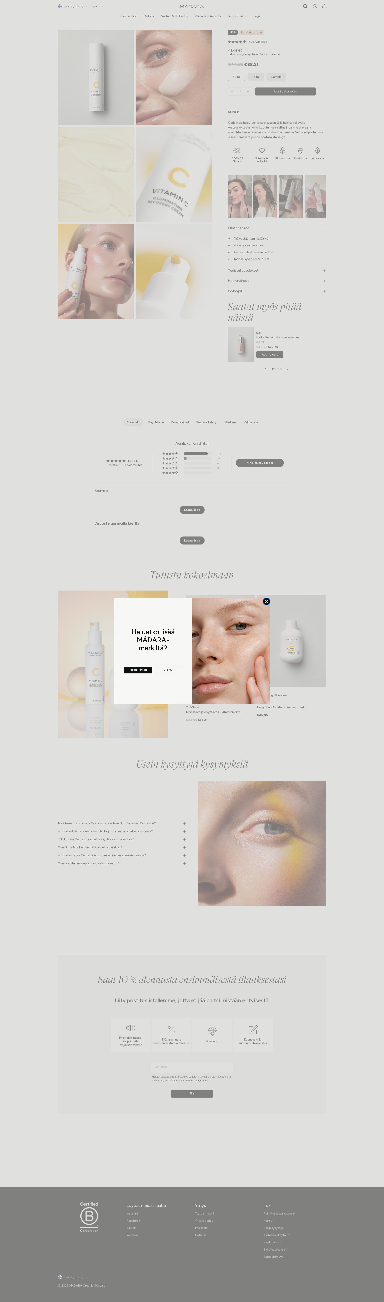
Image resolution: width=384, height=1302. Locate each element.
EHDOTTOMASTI (138, 670)
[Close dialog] (266, 601)
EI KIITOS (168, 670)
